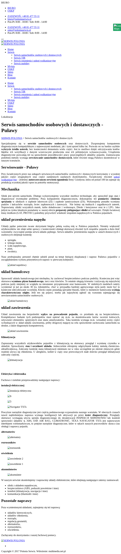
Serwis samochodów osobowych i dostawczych (37, 55)
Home (11, 49)
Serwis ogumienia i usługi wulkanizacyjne (35, 60)
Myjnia (11, 66)
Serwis (11, 52)
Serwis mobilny (21, 63)
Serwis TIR (19, 57)
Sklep (10, 72)
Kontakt (12, 77)
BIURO (12, 8)
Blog (10, 75)
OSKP (11, 10)
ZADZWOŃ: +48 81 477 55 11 (24, 16)
